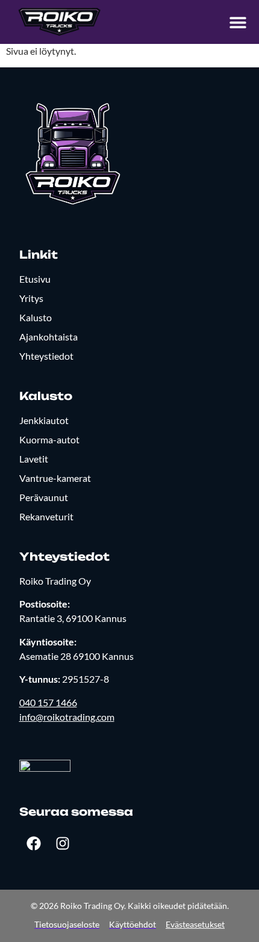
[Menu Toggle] (238, 22)
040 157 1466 (48, 702)
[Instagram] (62, 843)
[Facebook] (33, 843)
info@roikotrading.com (66, 716)
